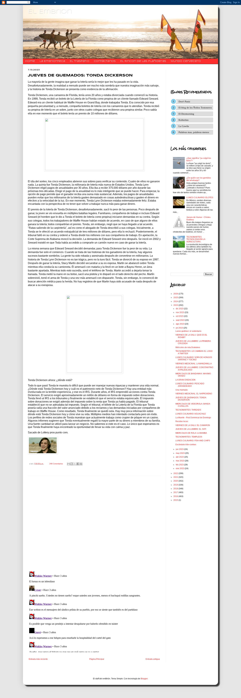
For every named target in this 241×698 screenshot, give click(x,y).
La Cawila (184, 126)
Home (30, 61)
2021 (176, 477)
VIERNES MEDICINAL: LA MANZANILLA (193, 363)
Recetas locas (181, 421)
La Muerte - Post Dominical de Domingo (193, 417)
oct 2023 (180, 316)
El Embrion (50, 11)
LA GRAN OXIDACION (185, 380)
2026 (176, 294)
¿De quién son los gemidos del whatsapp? (198, 179)
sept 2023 (180, 320)
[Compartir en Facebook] (78, 463)
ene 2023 (180, 468)
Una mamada (181, 390)
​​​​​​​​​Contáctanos (105, 61)
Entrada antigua (153, 659)
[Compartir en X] (74, 463)
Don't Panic (184, 101)
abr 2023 (180, 457)
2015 (176, 500)
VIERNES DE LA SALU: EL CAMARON (192, 425)
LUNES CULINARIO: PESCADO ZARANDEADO (189, 384)
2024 (176, 301)
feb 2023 (180, 465)
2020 (176, 481)
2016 (176, 496)
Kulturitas (184, 120)
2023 (176, 305)
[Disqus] (94, 524)
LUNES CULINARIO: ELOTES (199, 197)
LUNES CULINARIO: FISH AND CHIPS (192, 440)
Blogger (144, 678)
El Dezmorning (186, 114)
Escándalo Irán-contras (185, 444)
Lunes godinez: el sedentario (188, 331)
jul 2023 (179, 328)
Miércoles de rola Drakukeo (187, 347)
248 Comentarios (56, 464)
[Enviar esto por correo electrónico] (68, 463)
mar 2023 (180, 461)
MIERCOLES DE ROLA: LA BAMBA (191, 433)
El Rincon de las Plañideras (143, 61)
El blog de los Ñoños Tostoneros (195, 107)
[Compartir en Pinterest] (81, 463)
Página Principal (96, 659)
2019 (176, 485)
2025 (176, 297)
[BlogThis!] (71, 463)
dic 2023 (180, 308)
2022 (176, 473)
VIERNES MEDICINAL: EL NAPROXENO (193, 393)
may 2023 (180, 453)
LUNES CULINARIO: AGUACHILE (190, 414)
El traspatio (79, 61)
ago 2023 (180, 324)
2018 (176, 488)
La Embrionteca (52, 61)
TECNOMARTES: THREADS (188, 410)
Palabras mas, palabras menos (194, 132)
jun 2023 (180, 449)
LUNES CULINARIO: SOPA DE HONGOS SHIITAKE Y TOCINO (193, 358)
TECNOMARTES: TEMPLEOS (188, 437)
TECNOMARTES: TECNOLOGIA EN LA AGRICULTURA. (195, 239)
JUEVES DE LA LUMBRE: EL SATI (190, 429)
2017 (176, 492)
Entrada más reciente (38, 659)
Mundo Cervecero (186, 61)
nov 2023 (180, 312)
